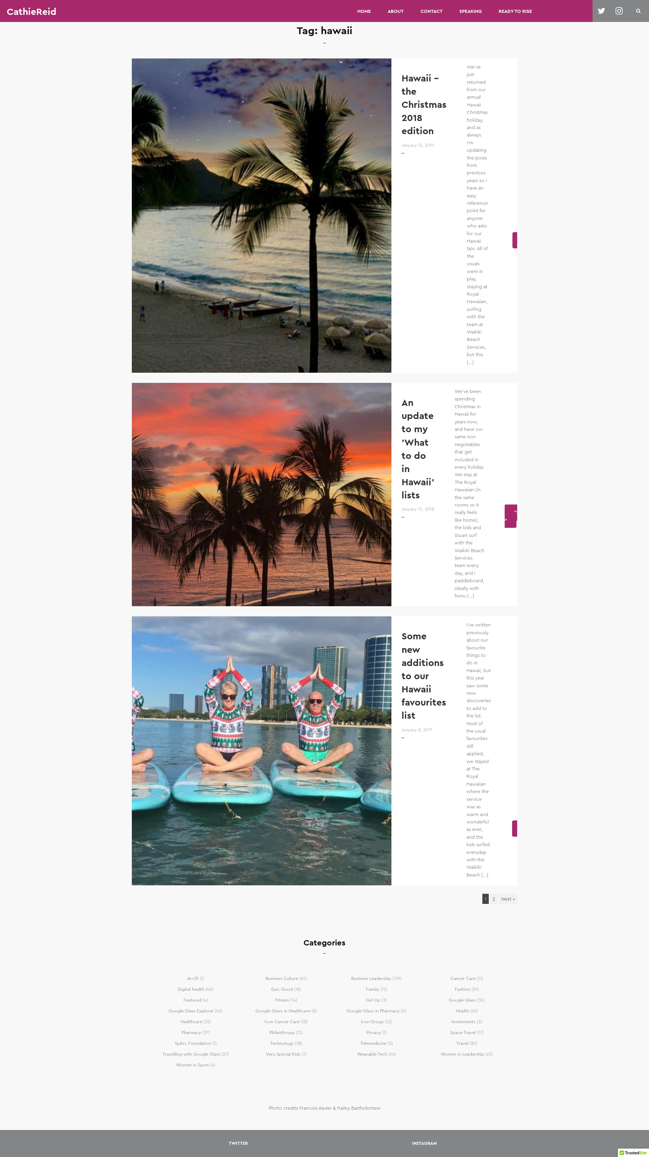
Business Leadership (371, 979)
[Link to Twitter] (601, 11)
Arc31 (192, 979)
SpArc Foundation (193, 1043)
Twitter (238, 1143)
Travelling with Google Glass (191, 1054)
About (396, 11)
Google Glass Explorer (191, 1011)
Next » (508, 898)
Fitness (282, 1000)
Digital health (191, 989)
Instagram (424, 1143)
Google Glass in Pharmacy (373, 1011)
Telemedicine (373, 1043)
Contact (431, 11)
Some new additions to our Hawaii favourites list (424, 676)
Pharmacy (191, 1033)
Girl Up (373, 1000)
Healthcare (191, 1022)
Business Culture (281, 979)
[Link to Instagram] (619, 11)
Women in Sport (192, 1065)
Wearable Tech (372, 1054)
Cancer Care (463, 979)
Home (364, 11)
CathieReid (31, 12)
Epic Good (282, 989)
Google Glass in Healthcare (283, 1011)
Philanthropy (281, 1033)
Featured (192, 1000)
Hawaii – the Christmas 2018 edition (424, 105)
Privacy (373, 1033)
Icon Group (372, 1022)
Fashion (462, 989)
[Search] (638, 11)
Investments (464, 1022)
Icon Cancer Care (282, 1022)
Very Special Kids (283, 1054)
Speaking (470, 11)
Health (462, 1011)
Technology (281, 1043)
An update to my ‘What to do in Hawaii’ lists (418, 449)
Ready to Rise (515, 11)
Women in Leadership (462, 1054)
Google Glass (462, 1000)
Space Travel (463, 1033)
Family (372, 989)
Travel (462, 1043)
